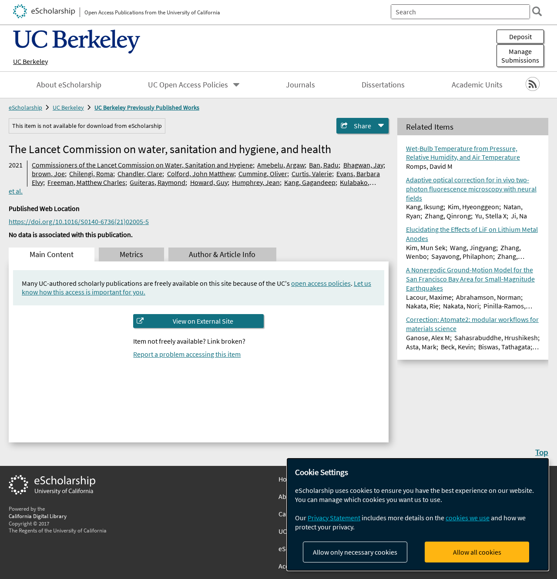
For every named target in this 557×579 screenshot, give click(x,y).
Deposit (520, 36)
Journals (300, 85)
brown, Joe (48, 173)
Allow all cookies (477, 552)
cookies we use (468, 517)
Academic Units (477, 85)
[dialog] (417, 514)
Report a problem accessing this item (187, 354)
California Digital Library (38, 515)
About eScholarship (69, 85)
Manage (520, 55)
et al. (16, 191)
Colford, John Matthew (200, 173)
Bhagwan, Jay (363, 165)
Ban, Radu (324, 165)
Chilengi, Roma (91, 173)
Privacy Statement (334, 517)
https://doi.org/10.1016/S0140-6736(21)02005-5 (79, 221)
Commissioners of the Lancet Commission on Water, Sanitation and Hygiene (142, 165)
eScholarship (25, 107)
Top (541, 452)
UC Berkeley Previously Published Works (146, 107)
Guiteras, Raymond (157, 182)
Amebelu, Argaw (281, 165)
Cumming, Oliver (262, 173)
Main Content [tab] (52, 254)
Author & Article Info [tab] (222, 254)
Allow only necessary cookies (355, 552)
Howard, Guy (209, 182)
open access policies (321, 283)
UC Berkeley (30, 61)
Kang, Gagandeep (310, 182)
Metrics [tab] (131, 254)
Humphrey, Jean (256, 182)
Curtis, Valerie (312, 173)
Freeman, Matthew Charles (86, 182)
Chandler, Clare (139, 173)
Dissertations (383, 85)
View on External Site (203, 321)
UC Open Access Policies (188, 85)
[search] (537, 11)
